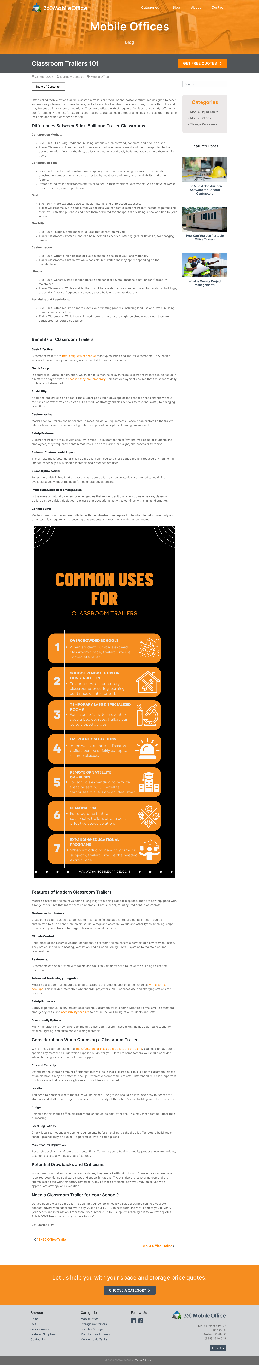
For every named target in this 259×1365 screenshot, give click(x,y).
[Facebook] (140, 1321)
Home (34, 1319)
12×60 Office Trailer (52, 1239)
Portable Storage (92, 1329)
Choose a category (127, 1290)
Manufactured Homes (95, 1334)
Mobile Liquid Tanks (204, 112)
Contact (218, 7)
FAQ (33, 1324)
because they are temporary (86, 379)
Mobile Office (89, 1319)
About (196, 7)
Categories (150, 7)
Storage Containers (203, 124)
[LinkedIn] (133, 1321)
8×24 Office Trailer (157, 1246)
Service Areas (39, 1329)
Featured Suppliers (43, 1334)
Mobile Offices (100, 76)
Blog (176, 7)
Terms (138, 1360)
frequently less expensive (79, 356)
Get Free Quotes (200, 63)
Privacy (149, 1360)
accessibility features (75, 1012)
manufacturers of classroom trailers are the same (109, 1048)
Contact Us (38, 1339)
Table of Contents (48, 86)
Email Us (218, 1348)
